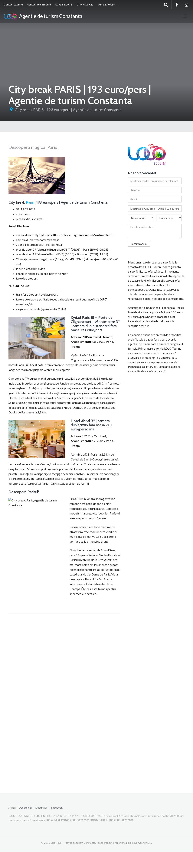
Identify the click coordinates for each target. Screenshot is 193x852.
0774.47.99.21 (85, 4)
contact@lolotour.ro (39, 4)
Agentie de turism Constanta (49, 16)
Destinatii (41, 807)
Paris (30, 202)
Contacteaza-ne (13, 4)
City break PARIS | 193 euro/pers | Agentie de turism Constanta (68, 109)
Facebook (57, 807)
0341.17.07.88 (106, 4)
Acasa (12, 807)
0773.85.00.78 (63, 4)
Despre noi (25, 807)
